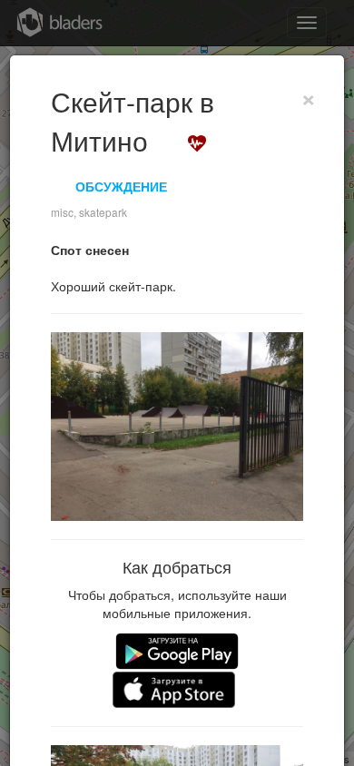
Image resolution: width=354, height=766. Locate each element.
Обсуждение (121, 186)
